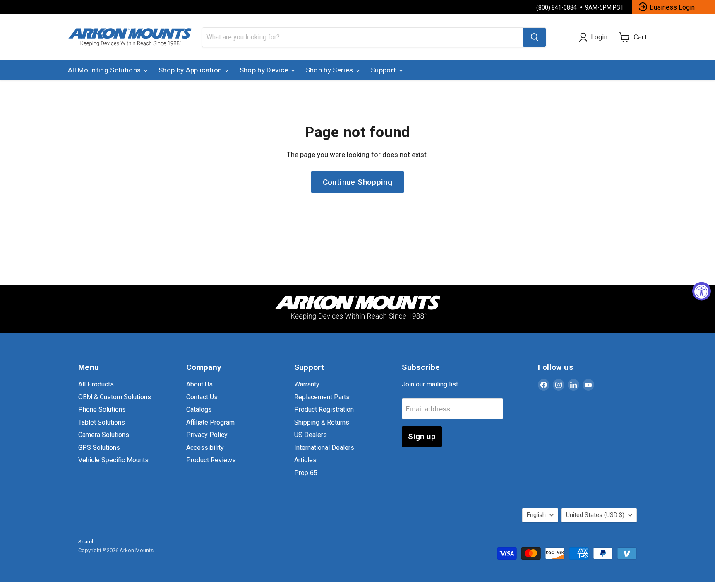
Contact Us (202, 397)
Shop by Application (191, 70)
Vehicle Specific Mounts (113, 460)
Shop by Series (330, 70)
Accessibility (205, 448)
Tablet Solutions (101, 422)
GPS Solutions (99, 448)
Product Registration (324, 409)
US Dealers (310, 435)
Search (86, 542)
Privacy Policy (207, 435)
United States (595, 515)
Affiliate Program (210, 422)
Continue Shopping (358, 182)
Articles (305, 460)
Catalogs (199, 409)
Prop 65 (305, 473)
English (536, 515)
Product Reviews (211, 460)
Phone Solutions (102, 409)
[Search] (534, 37)
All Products (96, 384)
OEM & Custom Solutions (114, 397)
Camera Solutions (103, 435)
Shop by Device (265, 70)
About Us (199, 384)
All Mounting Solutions (105, 70)
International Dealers (324, 448)
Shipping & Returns (321, 422)
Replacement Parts (322, 397)
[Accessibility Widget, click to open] (701, 291)
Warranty (306, 384)
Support (384, 70)
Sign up (422, 436)
